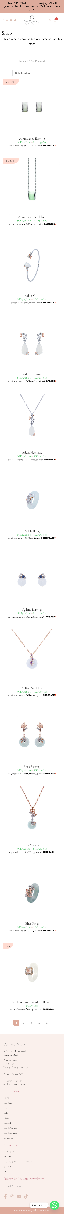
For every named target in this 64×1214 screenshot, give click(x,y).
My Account (8, 1151)
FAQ (5, 1171)
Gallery (6, 1113)
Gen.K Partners (10, 1128)
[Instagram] (7, 20)
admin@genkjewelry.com (14, 1084)
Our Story (7, 1102)
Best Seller (10, 82)
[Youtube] (11, 20)
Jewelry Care (8, 1166)
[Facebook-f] (3, 20)
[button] (50, 20)
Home (6, 1097)
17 (46, 1022)
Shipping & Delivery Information (17, 1161)
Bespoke (6, 1107)
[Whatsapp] (54, 1205)
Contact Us (8, 1138)
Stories (6, 1117)
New (7, 945)
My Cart (7, 1156)
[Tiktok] (15, 20)
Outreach (7, 1123)
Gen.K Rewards (10, 1133)
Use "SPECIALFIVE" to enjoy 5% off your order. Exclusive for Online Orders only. (32, 6)
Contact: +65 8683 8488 (13, 1074)
